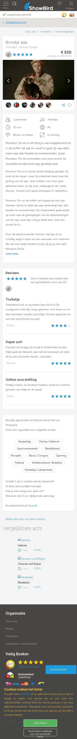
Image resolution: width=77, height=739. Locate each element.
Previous (8, 80)
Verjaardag (24, 441)
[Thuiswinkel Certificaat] (20, 674)
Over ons (11, 621)
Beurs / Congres (38, 455)
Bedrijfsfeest (52, 448)
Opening (61, 455)
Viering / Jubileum (49, 441)
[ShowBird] (38, 5)
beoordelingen (28, 667)
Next (68, 80)
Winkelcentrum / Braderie (47, 463)
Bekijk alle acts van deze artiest (25, 519)
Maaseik (32, 505)
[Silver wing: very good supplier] (9, 54)
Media (9, 629)
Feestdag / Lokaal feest (38, 470)
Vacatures (12, 636)
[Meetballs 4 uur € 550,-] (38, 577)
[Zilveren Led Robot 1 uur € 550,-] (38, 559)
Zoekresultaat (16, 23)
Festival (19, 463)
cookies (25, 694)
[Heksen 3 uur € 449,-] (38, 540)
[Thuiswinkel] (71, 14)
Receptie (16, 455)
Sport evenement (27, 448)
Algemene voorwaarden (21, 644)
